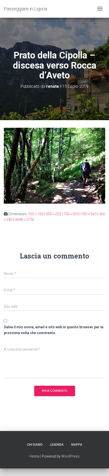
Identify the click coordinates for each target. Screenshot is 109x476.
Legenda (57, 444)
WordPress (70, 456)
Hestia (34, 456)
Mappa (76, 444)
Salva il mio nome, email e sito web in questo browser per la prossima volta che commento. (53, 330)
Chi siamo (35, 444)
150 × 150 (35, 214)
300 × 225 (53, 214)
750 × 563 (71, 214)
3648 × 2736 (24, 220)
